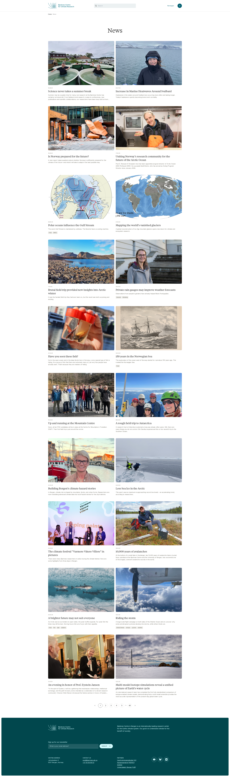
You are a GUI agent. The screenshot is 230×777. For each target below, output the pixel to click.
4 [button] (116, 705)
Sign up (104, 746)
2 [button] (105, 705)
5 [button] (121, 705)
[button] (95, 705)
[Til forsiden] (69, 6)
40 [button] (130, 705)
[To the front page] (80, 728)
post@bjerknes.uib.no (90, 760)
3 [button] (111, 705)
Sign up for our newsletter (57, 742)
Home (50, 14)
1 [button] (100, 705)
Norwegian (170, 5)
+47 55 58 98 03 (88, 763)
